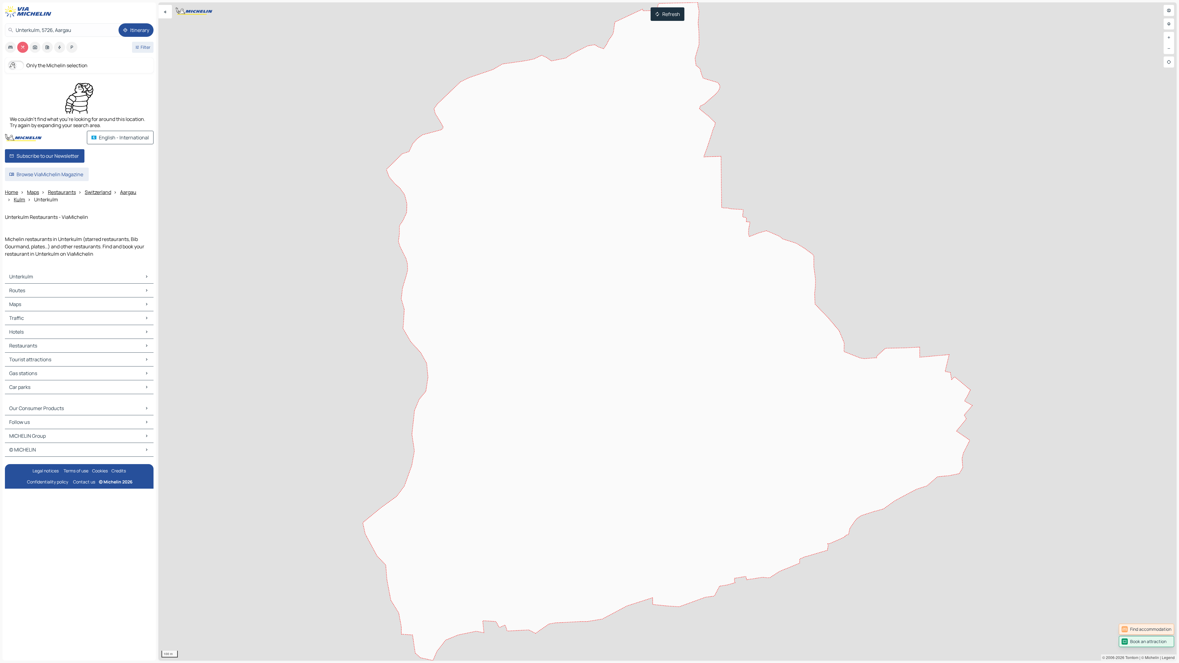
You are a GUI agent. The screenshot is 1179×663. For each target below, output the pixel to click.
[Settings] (1169, 23)
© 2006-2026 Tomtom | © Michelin (1130, 657)
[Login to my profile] (1169, 10)
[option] (10, 47)
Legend (1168, 657)
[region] (667, 331)
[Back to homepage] (29, 11)
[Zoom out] (1169, 48)
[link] (1146, 629)
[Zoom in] (1169, 37)
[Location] (1169, 62)
